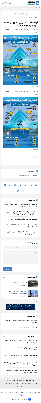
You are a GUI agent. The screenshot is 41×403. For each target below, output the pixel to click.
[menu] (9, 2)
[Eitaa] (5, 185)
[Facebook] (20, 185)
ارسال (7, 269)
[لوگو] (33, 3)
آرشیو (4, 277)
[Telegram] (31, 185)
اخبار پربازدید (31, 316)
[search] (6, 3)
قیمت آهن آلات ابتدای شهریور (18, 283)
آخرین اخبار (31, 277)
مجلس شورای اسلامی (32, 383)
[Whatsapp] (15, 185)
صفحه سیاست (20, 387)
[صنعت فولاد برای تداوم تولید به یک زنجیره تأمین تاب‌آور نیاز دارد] (33, 293)
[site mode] (3, 3)
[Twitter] (26, 185)
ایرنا (23, 383)
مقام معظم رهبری (29, 380)
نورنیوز (16, 383)
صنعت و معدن (30, 14)
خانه (37, 14)
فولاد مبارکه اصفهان (24, 175)
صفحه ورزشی (8, 383)
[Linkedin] (10, 185)
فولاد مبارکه (34, 175)
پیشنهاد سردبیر (30, 336)
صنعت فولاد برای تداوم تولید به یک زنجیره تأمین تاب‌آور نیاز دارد (16, 292)
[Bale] (23, 191)
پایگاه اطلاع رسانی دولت (15, 380)
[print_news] (36, 185)
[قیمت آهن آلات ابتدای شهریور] (33, 283)
